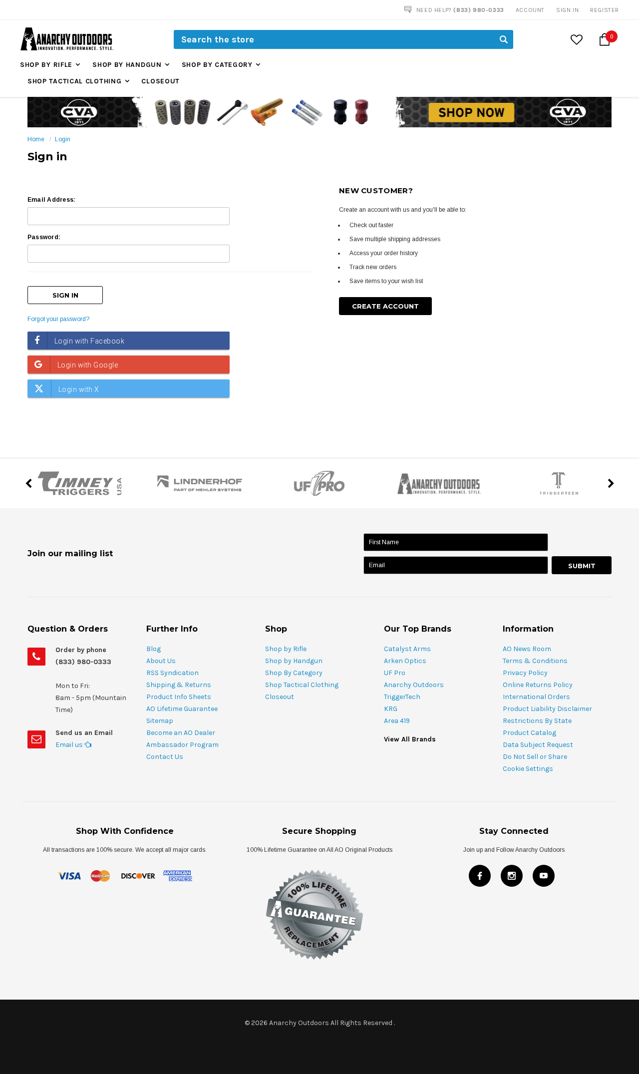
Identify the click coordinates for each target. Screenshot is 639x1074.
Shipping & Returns (178, 685)
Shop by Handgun (127, 64)
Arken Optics (405, 661)
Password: (43, 237)
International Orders (536, 697)
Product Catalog (529, 732)
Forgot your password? (58, 319)
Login (62, 139)
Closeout (160, 81)
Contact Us (164, 756)
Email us (69, 744)
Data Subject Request (538, 744)
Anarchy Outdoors (414, 685)
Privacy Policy (525, 673)
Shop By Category (217, 64)
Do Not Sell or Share (535, 756)
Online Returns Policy (538, 685)
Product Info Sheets (178, 697)
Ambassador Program (182, 744)
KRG (390, 709)
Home (35, 139)
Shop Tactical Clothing (74, 81)
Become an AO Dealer (180, 732)
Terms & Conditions (535, 661)
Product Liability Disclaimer (547, 709)
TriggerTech (402, 697)
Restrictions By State (537, 720)
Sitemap (159, 720)
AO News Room (527, 649)
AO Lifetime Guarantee (182, 709)
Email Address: (51, 199)
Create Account (385, 306)
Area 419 (397, 720)
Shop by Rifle (46, 64)
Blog (153, 649)
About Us (161, 661)
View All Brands (410, 739)
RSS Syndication (172, 673)
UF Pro (394, 673)
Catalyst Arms (407, 649)
